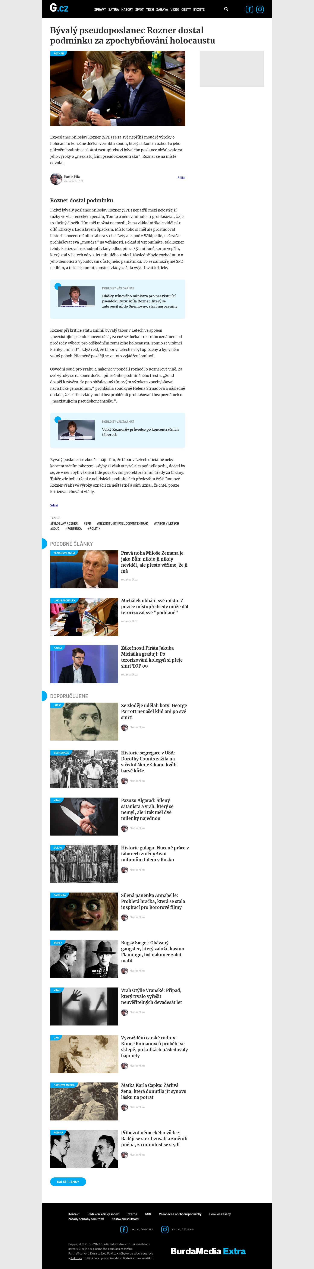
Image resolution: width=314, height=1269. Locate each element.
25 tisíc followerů (182, 1229)
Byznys (199, 9)
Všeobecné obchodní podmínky (180, 1214)
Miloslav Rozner (65, 523)
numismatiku (143, 1258)
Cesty (186, 9)
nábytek (124, 1253)
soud (56, 528)
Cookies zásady (220, 1214)
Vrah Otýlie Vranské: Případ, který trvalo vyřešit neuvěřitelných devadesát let (151, 996)
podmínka (74, 528)
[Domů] (59, 9)
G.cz (81, 1248)
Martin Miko (72, 176)
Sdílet (181, 177)
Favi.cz (111, 1253)
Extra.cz (95, 1253)
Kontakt (74, 1214)
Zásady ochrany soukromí (86, 1219)
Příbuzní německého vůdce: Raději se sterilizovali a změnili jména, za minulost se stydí (154, 1138)
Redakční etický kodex (103, 1214)
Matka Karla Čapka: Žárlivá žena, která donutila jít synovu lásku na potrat (153, 1091)
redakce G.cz (129, 579)
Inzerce (132, 1214)
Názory (127, 9)
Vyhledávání (226, 9)
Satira (113, 9)
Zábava (162, 9)
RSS (148, 1214)
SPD (88, 523)
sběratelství (114, 1258)
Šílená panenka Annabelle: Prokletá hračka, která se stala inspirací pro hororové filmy (153, 901)
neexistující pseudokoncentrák (123, 523)
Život (139, 9)
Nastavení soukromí (125, 1219)
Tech (150, 9)
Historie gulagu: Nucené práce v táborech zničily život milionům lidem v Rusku (155, 853)
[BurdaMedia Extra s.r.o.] (208, 1251)
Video (174, 9)
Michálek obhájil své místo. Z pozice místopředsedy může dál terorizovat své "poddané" (154, 606)
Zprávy (100, 9)
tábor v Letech (167, 523)
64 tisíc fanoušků (141, 1229)
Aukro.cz (76, 1258)
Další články (68, 1182)
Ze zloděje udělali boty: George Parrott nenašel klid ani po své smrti (154, 711)
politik (95, 528)
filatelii (127, 1258)
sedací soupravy (142, 1253)
